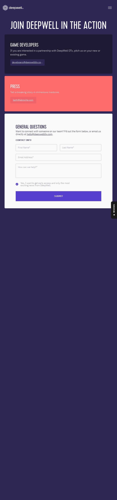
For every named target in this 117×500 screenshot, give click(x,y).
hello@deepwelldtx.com (39, 134)
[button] (110, 7)
